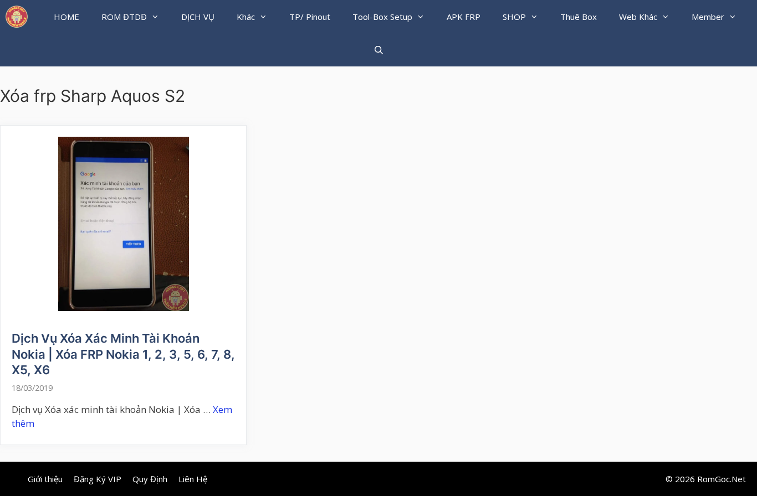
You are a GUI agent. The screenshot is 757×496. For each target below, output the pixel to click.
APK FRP (463, 16)
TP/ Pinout (309, 16)
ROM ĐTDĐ (124, 16)
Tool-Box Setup (382, 16)
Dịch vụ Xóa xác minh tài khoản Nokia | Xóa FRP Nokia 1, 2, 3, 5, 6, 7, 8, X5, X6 (123, 354)
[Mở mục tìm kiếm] (378, 49)
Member (708, 16)
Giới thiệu (45, 478)
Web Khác (638, 16)
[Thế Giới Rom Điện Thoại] (16, 16)
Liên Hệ (192, 478)
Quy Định (149, 478)
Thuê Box (578, 16)
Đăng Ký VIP (97, 478)
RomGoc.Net (721, 478)
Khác (246, 16)
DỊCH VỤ (197, 16)
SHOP (514, 16)
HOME (66, 16)
